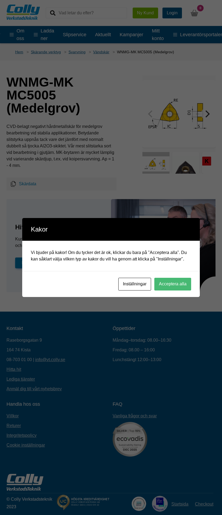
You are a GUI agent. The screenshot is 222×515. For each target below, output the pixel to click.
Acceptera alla (173, 284)
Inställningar (134, 284)
